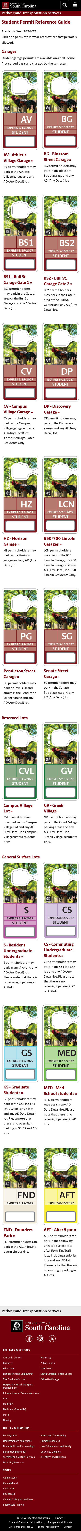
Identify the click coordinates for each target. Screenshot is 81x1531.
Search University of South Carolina (65, 5)
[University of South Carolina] (40, 1326)
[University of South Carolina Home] (18, 4)
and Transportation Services (31, 13)
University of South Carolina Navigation (75, 5)
